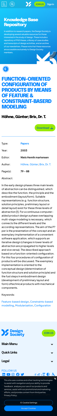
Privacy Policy (10, 395)
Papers (25, 143)
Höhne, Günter (29, 164)
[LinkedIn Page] (4, 374)
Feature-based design (15, 301)
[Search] (12, 4)
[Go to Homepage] (28, 3)
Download (43, 127)
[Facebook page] (18, 374)
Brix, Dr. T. (45, 164)
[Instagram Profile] (13, 374)
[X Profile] (22, 374)
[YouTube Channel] (8, 374)
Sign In (50, 4)
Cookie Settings (29, 402)
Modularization (24, 305)
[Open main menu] (4, 4)
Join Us (40, 4)
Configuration (42, 305)
